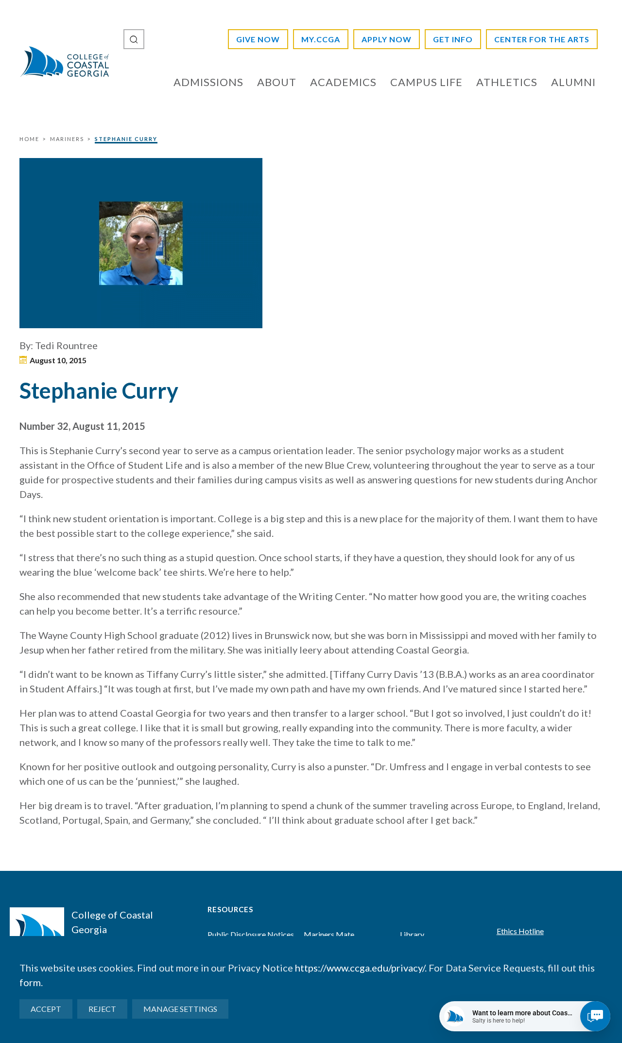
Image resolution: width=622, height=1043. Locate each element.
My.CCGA (320, 39)
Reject (102, 1008)
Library (412, 934)
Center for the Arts (541, 39)
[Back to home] (64, 61)
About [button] (276, 81)
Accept (46, 1008)
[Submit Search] (133, 39)
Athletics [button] (506, 81)
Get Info (453, 39)
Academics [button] (343, 81)
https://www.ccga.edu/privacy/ (360, 967)
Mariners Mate (329, 934)
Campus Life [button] (426, 81)
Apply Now (387, 39)
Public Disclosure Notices (250, 934)
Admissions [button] (208, 81)
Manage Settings (180, 1008)
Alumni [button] (573, 81)
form (30, 982)
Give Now (258, 39)
